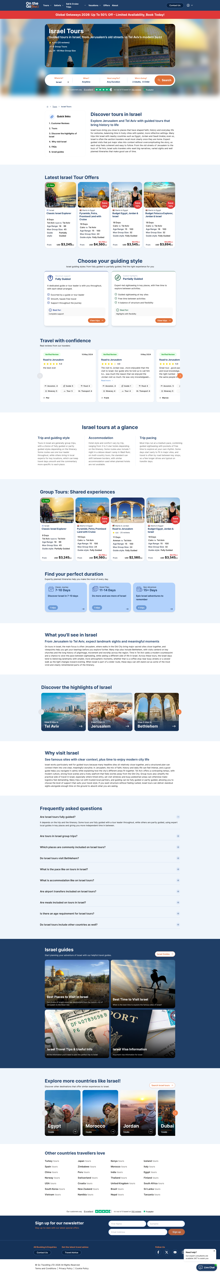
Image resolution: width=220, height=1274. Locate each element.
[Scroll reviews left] (40, 376)
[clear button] (68, 81)
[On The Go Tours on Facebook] (158, 1252)
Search (166, 80)
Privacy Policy (66, 1268)
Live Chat (209, 1267)
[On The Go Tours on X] (167, 1252)
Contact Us (175, 5)
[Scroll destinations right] (175, 1113)
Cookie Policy (82, 1268)
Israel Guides (163, 954)
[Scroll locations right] (179, 712)
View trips (95, 320)
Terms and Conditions (45, 1268)
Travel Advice (71, 1252)
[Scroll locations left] (41, 712)
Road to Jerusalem (53, 359)
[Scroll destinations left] (45, 1113)
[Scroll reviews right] (180, 376)
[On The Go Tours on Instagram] (183, 1252)
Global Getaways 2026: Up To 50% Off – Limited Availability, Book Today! (110, 15)
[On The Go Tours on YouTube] (175, 1252)
